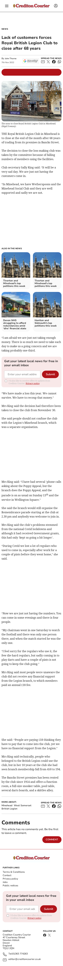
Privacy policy (10, 878)
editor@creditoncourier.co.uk (24, 959)
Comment (52, 839)
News (5, 29)
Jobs (5, 882)
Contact (7, 875)
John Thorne (10, 58)
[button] (7, 6)
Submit (50, 374)
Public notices (10, 885)
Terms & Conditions (14, 872)
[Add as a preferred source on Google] (31, 60)
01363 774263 (20, 953)
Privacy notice (32, 383)
